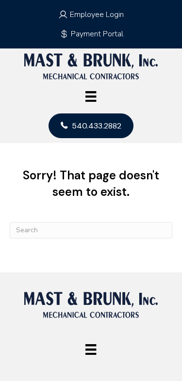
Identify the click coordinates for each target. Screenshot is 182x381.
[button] (91, 14)
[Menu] (91, 96)
